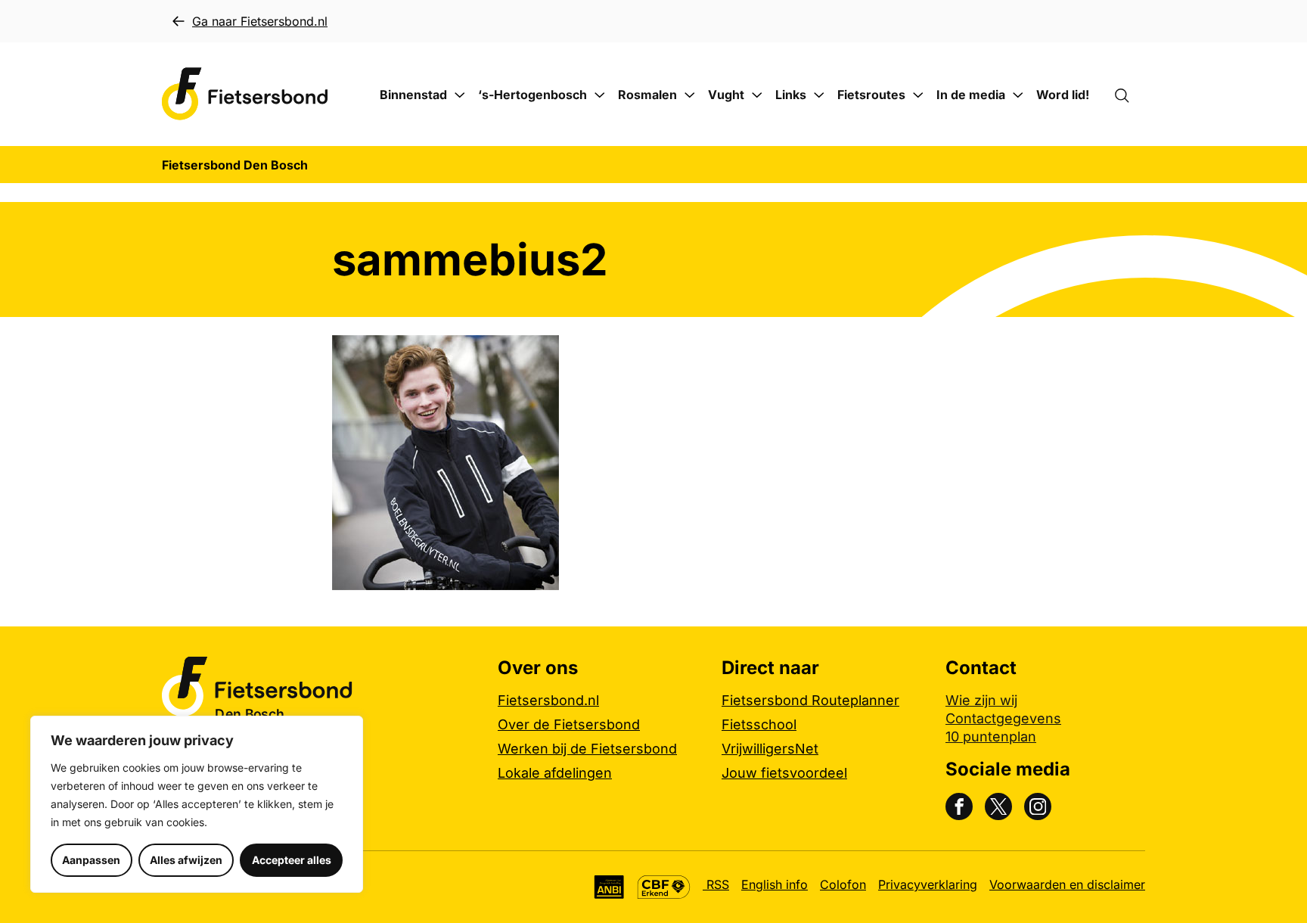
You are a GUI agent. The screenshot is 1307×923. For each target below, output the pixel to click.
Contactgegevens (1003, 718)
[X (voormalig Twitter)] (998, 806)
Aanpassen (91, 859)
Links (790, 94)
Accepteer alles (291, 859)
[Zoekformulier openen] (1129, 94)
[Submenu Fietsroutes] (918, 95)
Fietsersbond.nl (548, 700)
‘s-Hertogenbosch (532, 94)
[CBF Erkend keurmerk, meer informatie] (664, 887)
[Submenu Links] (819, 95)
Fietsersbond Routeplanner (810, 700)
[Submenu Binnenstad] (460, 95)
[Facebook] (959, 806)
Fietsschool (759, 724)
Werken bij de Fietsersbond (587, 749)
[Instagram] (1037, 806)
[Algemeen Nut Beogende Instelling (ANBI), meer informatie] (609, 887)
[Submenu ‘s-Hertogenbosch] (600, 95)
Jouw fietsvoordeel (784, 773)
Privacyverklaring (927, 884)
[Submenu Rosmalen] (690, 95)
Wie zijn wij (981, 700)
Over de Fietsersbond (569, 724)
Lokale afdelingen (555, 773)
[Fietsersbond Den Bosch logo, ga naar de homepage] (245, 94)
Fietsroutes (871, 94)
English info (774, 884)
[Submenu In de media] (1018, 95)
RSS (716, 884)
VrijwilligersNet (770, 749)
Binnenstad (413, 94)
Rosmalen (647, 94)
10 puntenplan (990, 736)
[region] (196, 804)
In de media (970, 94)
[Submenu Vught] (757, 95)
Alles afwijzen (186, 859)
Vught (726, 94)
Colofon (843, 884)
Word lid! (1062, 94)
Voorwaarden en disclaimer (1067, 884)
